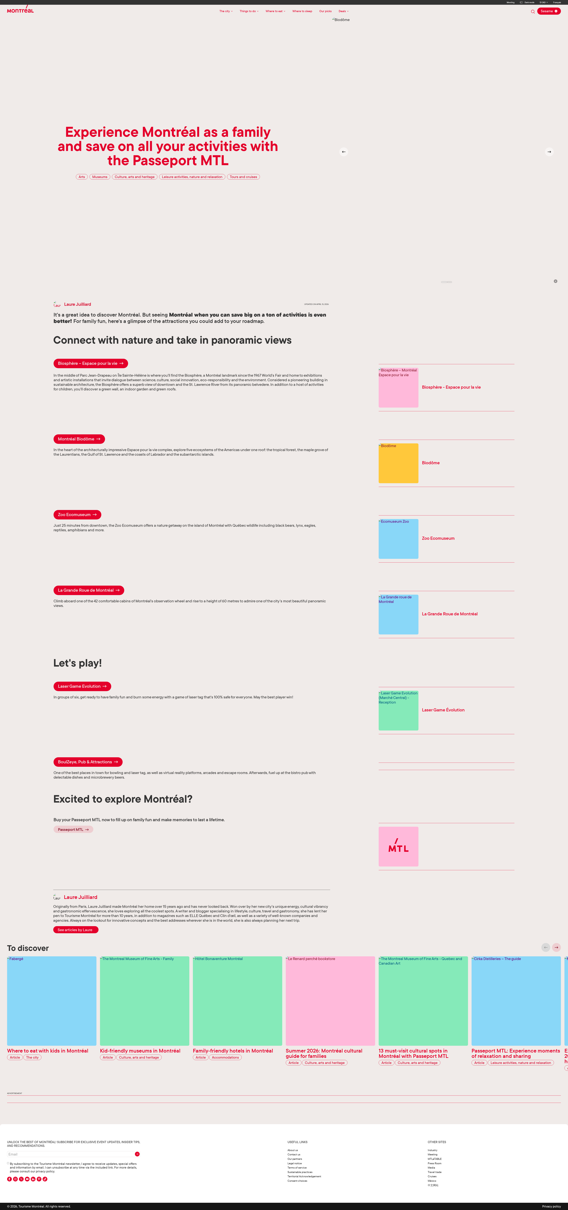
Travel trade (435, 1172)
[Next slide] (549, 151)
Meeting (510, 2)
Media (431, 1167)
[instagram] (15, 1179)
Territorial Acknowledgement (304, 1176)
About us (293, 1150)
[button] (555, 281)
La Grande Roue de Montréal (86, 590)
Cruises (432, 1176)
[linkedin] (33, 1179)
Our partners (295, 1159)
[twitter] (21, 1179)
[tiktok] (45, 1179)
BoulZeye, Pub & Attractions (85, 762)
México (432, 1180)
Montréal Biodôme (76, 439)
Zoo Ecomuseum (74, 514)
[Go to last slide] (343, 151)
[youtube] (27, 1179)
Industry (432, 1150)
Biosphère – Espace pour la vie (87, 363)
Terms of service (297, 1167)
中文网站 (433, 1185)
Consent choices (297, 1180)
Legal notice (295, 1163)
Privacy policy (551, 1206)
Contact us (294, 1154)
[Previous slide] (545, 947)
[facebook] (9, 1179)
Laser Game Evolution (79, 686)
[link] (76, 929)
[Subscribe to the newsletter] (137, 1154)
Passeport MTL (70, 829)
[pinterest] (39, 1179)
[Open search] (533, 12)
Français (557, 2)
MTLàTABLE (435, 1159)
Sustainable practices (300, 1172)
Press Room (435, 1163)
